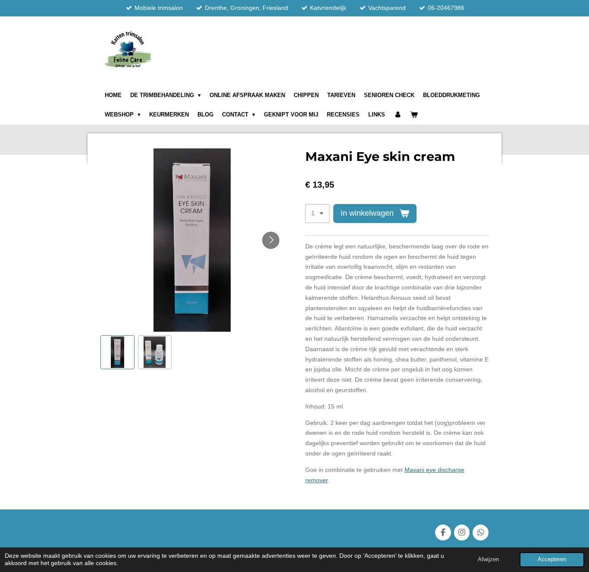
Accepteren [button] (552, 559)
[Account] (397, 115)
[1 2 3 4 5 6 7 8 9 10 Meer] (317, 213)
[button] (117, 352)
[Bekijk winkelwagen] (414, 115)
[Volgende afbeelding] (270, 240)
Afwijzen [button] (488, 559)
